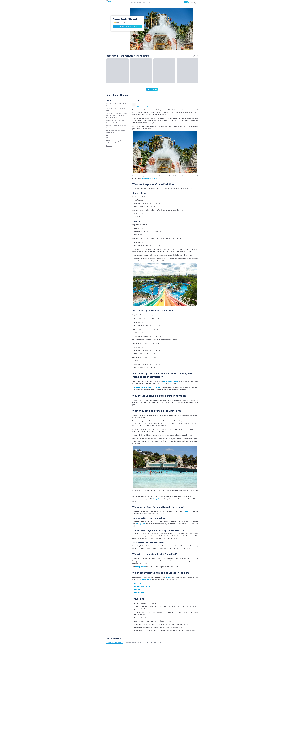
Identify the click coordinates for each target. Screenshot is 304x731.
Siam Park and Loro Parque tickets (147, 387)
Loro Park (137, 583)
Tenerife (187, 511)
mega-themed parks (170, 381)
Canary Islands (140, 567)
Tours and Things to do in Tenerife (135, 642)
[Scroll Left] (192, 55)
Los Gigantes (140, 524)
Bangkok (156, 499)
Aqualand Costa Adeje (142, 586)
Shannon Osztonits (142, 106)
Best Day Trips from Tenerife (154, 642)
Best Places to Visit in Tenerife (115, 642)
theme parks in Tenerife (150, 178)
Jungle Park (138, 589)
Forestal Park (139, 593)
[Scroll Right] (196, 55)
